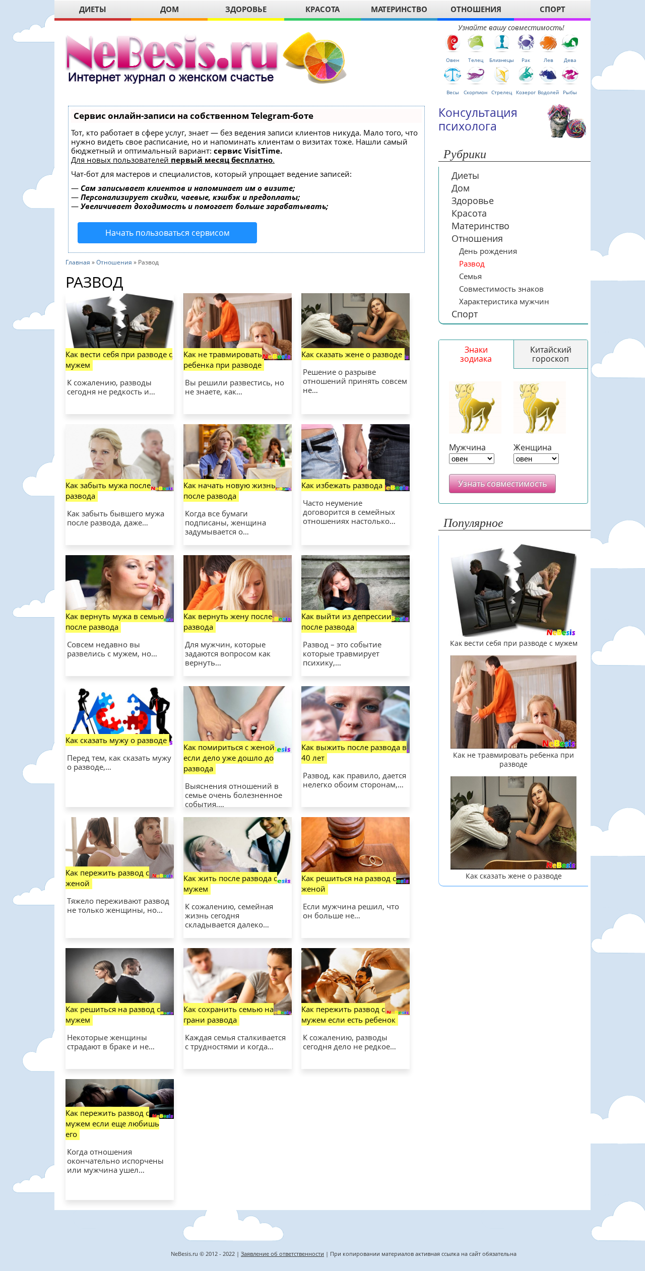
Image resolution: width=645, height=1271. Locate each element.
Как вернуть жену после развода (227, 621)
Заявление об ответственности (282, 1253)
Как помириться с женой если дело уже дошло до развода (229, 757)
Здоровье (473, 200)
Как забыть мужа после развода (108, 490)
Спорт (465, 314)
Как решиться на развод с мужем (113, 1014)
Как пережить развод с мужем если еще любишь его (112, 1123)
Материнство (480, 226)
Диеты (465, 175)
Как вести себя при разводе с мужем (119, 359)
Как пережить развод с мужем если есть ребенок (348, 1014)
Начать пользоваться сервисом (167, 232)
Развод (472, 263)
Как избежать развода (341, 485)
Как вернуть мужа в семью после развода (115, 621)
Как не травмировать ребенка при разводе (222, 359)
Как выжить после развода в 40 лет (354, 752)
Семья (470, 276)
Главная (78, 262)
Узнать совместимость (502, 483)
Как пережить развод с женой (107, 877)
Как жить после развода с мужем (230, 883)
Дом (461, 188)
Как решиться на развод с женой (348, 883)
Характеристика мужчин (504, 301)
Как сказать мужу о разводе (116, 740)
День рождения (488, 251)
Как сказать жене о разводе (351, 354)
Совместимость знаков (501, 289)
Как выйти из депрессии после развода (346, 621)
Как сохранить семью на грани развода (228, 1014)
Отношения (114, 262)
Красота (469, 213)
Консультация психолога (478, 119)
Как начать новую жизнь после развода (229, 490)
